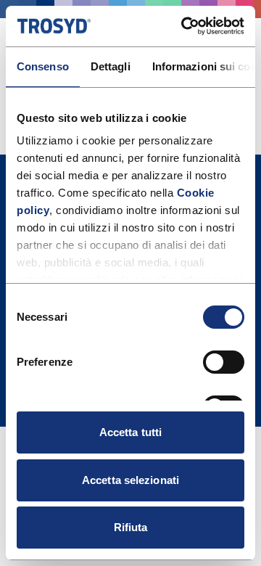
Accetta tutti (130, 432)
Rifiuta (131, 527)
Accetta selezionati (130, 480)
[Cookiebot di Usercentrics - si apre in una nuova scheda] (184, 26)
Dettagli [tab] (110, 66)
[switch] (223, 362)
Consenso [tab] (43, 66)
